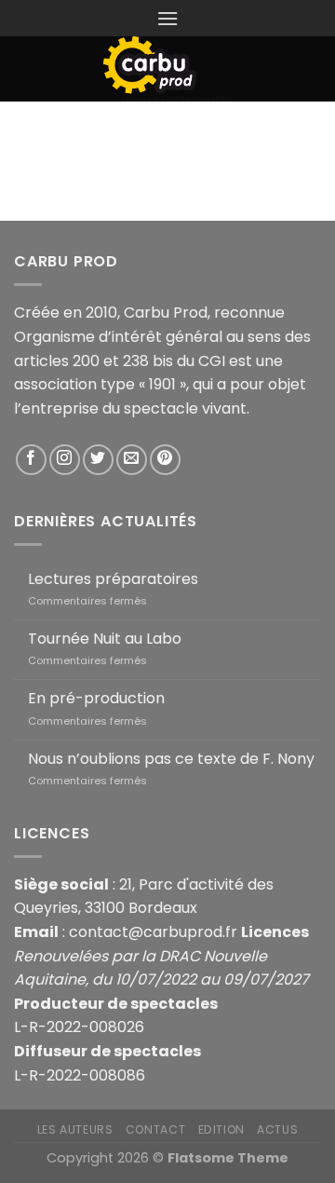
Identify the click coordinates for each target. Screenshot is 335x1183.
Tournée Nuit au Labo (104, 638)
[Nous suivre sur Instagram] (64, 459)
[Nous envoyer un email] (131, 459)
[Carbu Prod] (168, 69)
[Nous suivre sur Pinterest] (165, 459)
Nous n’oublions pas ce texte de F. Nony (171, 759)
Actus (277, 1129)
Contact (155, 1129)
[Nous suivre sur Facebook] (31, 459)
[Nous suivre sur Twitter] (98, 459)
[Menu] (167, 18)
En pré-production (96, 698)
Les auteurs (75, 1129)
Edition (221, 1129)
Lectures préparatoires (113, 579)
